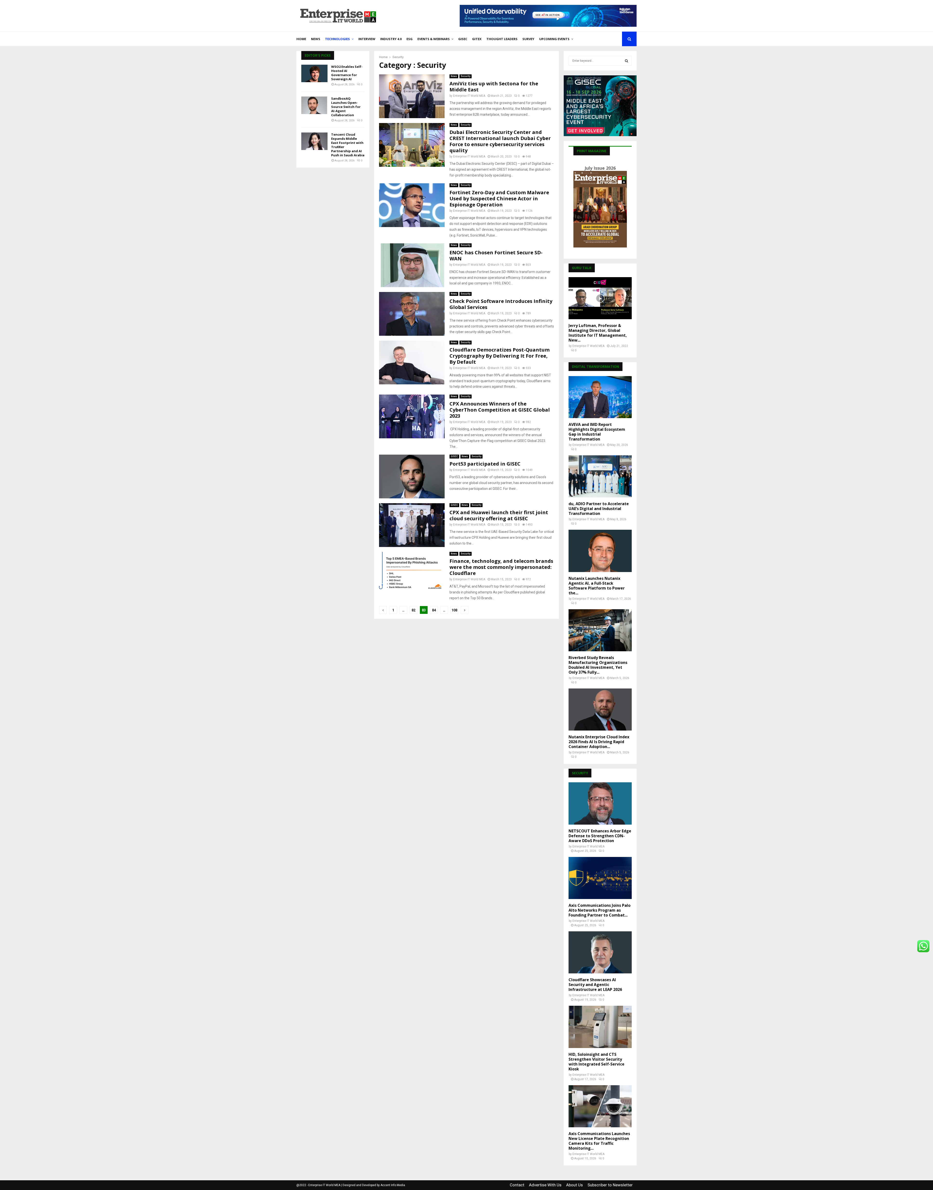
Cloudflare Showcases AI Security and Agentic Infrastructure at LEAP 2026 (595, 984)
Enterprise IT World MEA (469, 95)
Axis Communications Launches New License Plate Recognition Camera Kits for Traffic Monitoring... (599, 1141)
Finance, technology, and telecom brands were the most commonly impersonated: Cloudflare (501, 567)
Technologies (337, 39)
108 (454, 610)
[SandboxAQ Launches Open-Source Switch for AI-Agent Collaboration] (314, 105)
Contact (517, 1184)
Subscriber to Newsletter (610, 1184)
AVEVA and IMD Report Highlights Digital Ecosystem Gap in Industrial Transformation (597, 432)
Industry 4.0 (391, 39)
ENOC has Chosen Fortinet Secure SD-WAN (496, 255)
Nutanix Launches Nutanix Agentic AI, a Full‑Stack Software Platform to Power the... (597, 586)
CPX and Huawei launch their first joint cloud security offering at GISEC (498, 515)
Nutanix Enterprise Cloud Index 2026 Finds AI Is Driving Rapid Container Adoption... (599, 741)
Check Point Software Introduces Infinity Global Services (500, 304)
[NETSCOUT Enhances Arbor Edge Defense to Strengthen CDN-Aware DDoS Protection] (600, 803)
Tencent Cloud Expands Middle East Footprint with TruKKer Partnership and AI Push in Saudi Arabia (347, 144)
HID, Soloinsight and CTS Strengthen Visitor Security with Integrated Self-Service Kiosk (596, 1062)
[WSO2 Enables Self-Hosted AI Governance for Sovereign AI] (314, 73)
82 (413, 610)
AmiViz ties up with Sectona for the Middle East (493, 86)
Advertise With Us (545, 1184)
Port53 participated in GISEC (484, 463)
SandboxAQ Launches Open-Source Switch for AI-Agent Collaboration (346, 106)
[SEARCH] (626, 61)
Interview (366, 39)
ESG (409, 39)
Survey (528, 39)
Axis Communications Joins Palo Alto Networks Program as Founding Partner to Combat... (600, 910)
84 (434, 610)
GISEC (462, 39)
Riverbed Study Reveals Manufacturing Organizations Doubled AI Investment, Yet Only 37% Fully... (598, 665)
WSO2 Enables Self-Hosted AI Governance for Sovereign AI (347, 72)
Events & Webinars (433, 39)
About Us (574, 1184)
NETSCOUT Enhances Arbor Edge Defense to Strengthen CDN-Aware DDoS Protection (600, 835)
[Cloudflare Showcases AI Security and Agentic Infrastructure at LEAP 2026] (600, 952)
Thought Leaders (502, 39)
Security (465, 76)
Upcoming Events (554, 39)
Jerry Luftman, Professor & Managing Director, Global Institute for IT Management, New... (598, 333)
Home (301, 39)
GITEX (477, 39)
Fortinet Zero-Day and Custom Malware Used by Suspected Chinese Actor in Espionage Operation (499, 198)
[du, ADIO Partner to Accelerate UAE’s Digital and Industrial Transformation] (600, 476)
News (315, 39)
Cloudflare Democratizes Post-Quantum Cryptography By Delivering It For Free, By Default (499, 355)
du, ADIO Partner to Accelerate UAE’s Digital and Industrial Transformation (599, 508)
